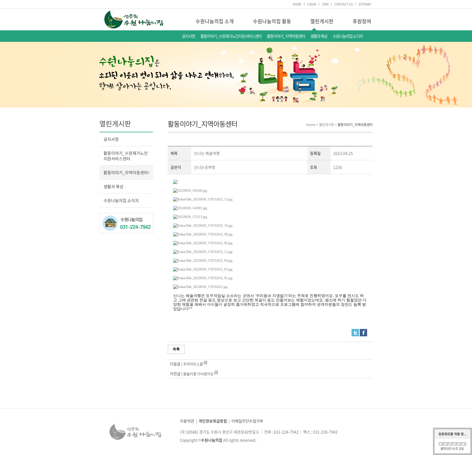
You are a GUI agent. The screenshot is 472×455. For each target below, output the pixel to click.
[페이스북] (363, 331)
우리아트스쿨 (193, 363)
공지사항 (188, 36)
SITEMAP (365, 4)
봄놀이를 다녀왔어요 (198, 373)
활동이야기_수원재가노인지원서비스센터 (230, 36)
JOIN (325, 4)
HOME (297, 4)
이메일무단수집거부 (247, 421)
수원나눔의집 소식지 (348, 36)
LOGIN (311, 4)
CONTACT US (343, 4)
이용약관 (187, 421)
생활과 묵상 (318, 36)
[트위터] (355, 331)
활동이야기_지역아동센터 (286, 36)
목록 (176, 349)
